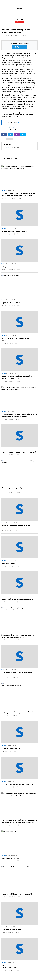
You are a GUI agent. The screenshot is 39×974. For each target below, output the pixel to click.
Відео (2, 751)
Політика (3, 343)
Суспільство (9, 139)
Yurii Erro (19, 19)
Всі (18, 128)
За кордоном (4, 269)
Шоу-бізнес (4, 602)
